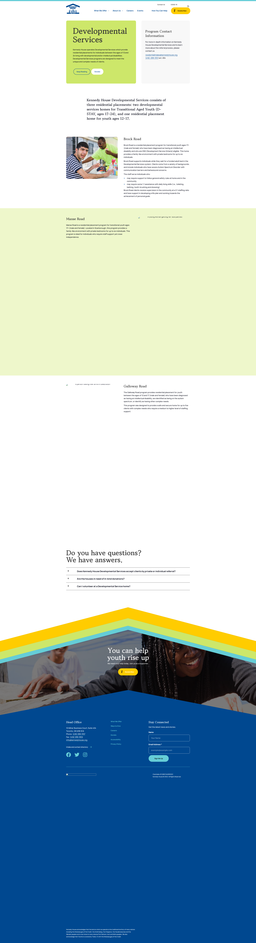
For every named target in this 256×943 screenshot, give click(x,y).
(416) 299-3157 (79, 734)
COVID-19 (174, 5)
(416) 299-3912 (76, 737)
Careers (130, 10)
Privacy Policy (116, 744)
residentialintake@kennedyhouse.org (161, 55)
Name (151, 732)
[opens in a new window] (68, 754)
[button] (128, 571)
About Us (117, 10)
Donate (113, 735)
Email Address (155, 744)
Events (140, 10)
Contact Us (161, 5)
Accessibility (116, 740)
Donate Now (182, 11)
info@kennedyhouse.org (76, 740)
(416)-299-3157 (151, 58)
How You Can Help (159, 10)
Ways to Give (116, 726)
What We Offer (100, 10)
